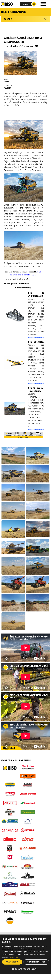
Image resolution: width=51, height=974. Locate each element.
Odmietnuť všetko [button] (36, 962)
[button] (25, 969)
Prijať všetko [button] (12, 962)
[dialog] (25, 954)
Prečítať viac (13, 957)
